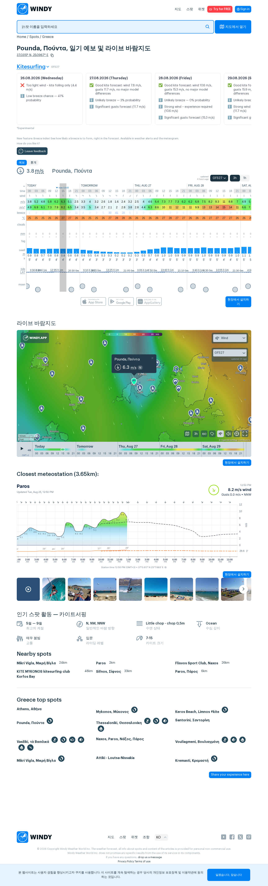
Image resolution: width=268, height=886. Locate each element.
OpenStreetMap (229, 440)
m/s (39, 171)
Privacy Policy (126, 861)
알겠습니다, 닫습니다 (229, 874)
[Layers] (187, 433)
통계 (33, 162)
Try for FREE (222, 9)
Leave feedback (35, 151)
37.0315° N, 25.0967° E (32, 55)
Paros (23, 486)
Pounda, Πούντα (72, 171)
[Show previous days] (29, 450)
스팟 (189, 9)
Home (21, 37)
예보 (22, 162)
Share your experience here (230, 774)
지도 (178, 9)
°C (23, 218)
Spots (34, 37)
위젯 (201, 9)
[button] (52, 55)
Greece (48, 37)
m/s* (22, 207)
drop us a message (150, 857)
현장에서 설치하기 (238, 302)
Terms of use (142, 861)
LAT (22, 272)
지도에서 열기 (235, 26)
